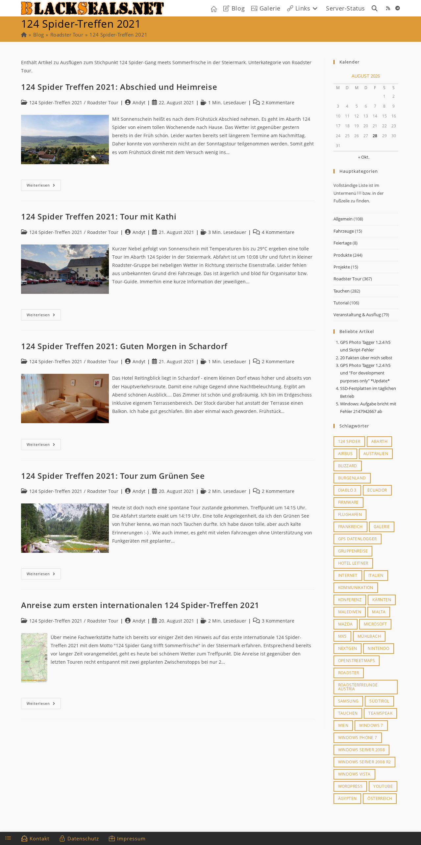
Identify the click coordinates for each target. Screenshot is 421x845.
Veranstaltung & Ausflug (357, 315)
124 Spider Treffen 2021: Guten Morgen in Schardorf (124, 346)
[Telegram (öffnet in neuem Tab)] (398, 8)
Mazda (345, 624)
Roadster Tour (347, 279)
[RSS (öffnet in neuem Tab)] (388, 8)
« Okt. (363, 157)
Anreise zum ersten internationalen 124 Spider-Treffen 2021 (140, 605)
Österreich (379, 798)
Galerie (382, 526)
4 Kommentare (278, 232)
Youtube (383, 786)
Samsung (348, 701)
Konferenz (350, 599)
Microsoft (375, 624)
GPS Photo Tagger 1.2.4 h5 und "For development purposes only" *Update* (365, 373)
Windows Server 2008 (361, 750)
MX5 (342, 636)
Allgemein (343, 219)
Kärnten (381, 599)
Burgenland (352, 478)
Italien (376, 575)
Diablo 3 (347, 490)
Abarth (379, 441)
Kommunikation (355, 587)
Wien (343, 725)
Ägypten (347, 798)
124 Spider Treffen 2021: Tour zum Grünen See (113, 475)
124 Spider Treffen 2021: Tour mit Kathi (98, 216)
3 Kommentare (278, 621)
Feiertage (343, 243)
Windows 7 (371, 725)
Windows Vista (354, 774)
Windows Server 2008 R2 (364, 762)
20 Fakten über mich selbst (366, 358)
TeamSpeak (380, 713)
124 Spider (349, 441)
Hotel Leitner (353, 563)
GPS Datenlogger (357, 539)
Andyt (139, 102)
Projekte (342, 267)
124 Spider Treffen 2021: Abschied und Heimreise (119, 86)
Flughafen (350, 514)
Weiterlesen (44, 186)
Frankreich (350, 526)
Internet (348, 575)
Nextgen (347, 648)
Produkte (343, 255)
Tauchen (342, 291)
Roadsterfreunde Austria (358, 687)
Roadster (348, 673)
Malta (378, 612)
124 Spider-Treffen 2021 (118, 34)
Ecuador (377, 490)
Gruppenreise (353, 551)
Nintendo (378, 648)
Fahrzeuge (344, 231)
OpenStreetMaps (356, 660)
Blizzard (347, 466)
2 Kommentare (278, 102)
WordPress (350, 786)
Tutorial (341, 303)
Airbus (345, 453)
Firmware (348, 502)
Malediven (349, 612)
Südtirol (379, 701)
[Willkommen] (24, 34)
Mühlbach (369, 636)
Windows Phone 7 (357, 737)
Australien (375, 453)
